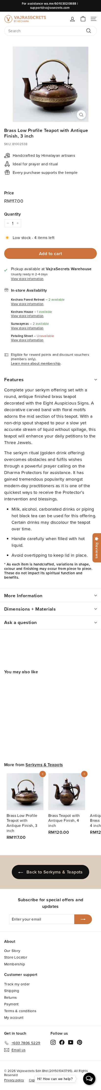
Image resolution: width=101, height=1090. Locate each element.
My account (13, 1017)
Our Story (12, 950)
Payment (11, 1004)
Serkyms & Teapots (44, 765)
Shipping (11, 990)
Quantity (12, 214)
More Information (23, 595)
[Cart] (83, 19)
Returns (10, 997)
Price (9, 193)
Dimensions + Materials (30, 608)
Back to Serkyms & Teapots (54, 872)
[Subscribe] (83, 919)
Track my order (17, 984)
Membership (14, 964)
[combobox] (50, 31)
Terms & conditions (20, 1010)
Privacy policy (14, 1080)
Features (14, 379)
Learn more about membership (36, 363)
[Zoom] (81, 114)
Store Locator (15, 957)
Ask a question (20, 622)
